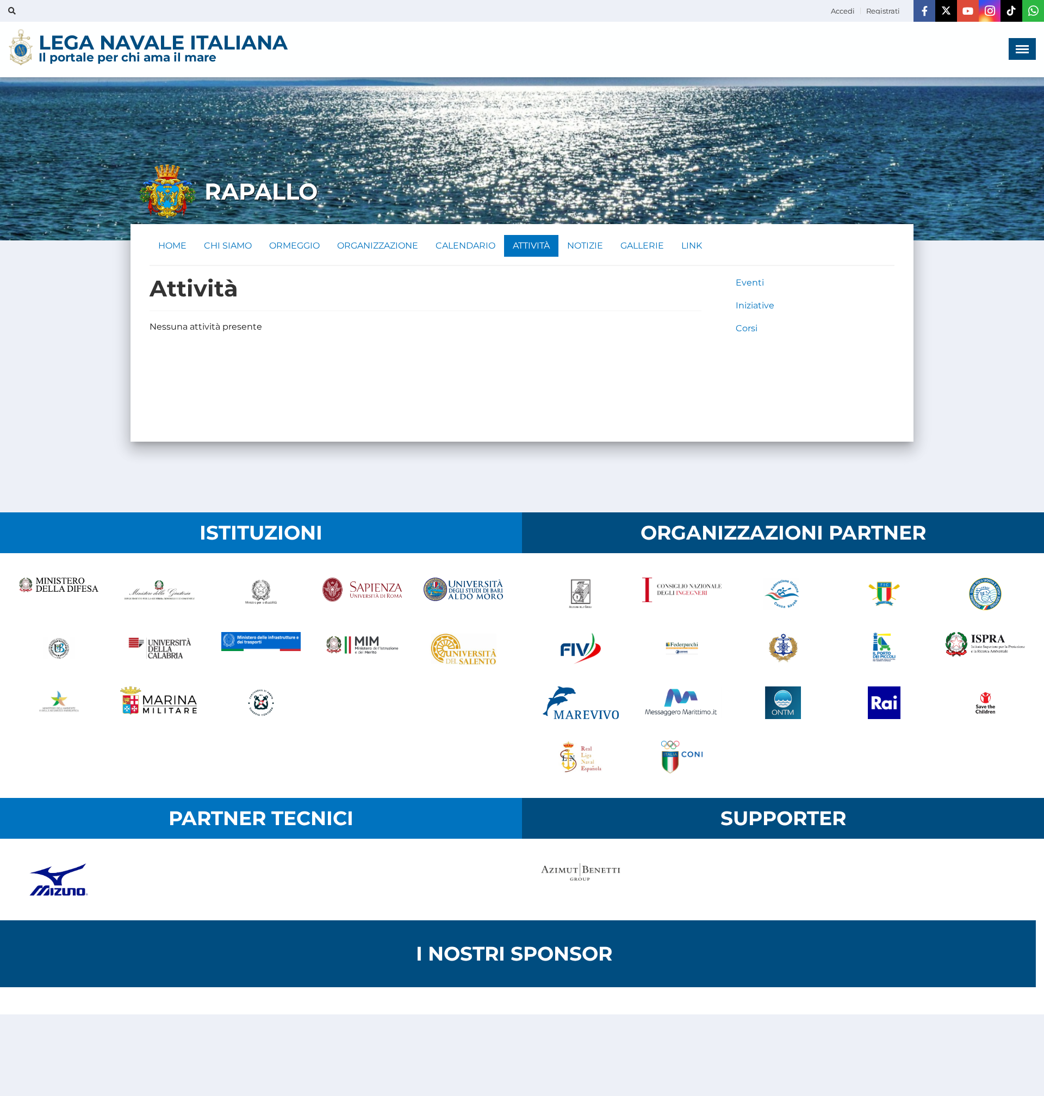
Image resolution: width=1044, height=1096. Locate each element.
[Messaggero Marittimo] (682, 703)
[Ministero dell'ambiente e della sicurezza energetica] (59, 703)
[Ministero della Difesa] (59, 594)
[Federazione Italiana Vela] (581, 648)
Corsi (746, 328)
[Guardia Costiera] (261, 703)
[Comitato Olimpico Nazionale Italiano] (682, 757)
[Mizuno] (59, 879)
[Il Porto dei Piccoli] (884, 648)
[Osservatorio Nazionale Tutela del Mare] (783, 703)
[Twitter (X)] (946, 11)
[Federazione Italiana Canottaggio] (884, 594)
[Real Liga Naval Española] (581, 757)
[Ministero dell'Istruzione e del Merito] (362, 648)
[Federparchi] (682, 648)
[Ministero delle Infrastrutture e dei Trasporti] (261, 648)
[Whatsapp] (1033, 11)
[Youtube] (968, 11)
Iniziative (755, 305)
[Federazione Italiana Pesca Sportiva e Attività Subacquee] (985, 594)
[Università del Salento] (463, 648)
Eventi (750, 282)
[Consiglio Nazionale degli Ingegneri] (682, 594)
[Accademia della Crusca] (581, 594)
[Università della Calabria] (160, 648)
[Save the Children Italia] (985, 703)
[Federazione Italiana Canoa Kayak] (783, 594)
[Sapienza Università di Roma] (362, 594)
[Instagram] (989, 11)
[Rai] (884, 703)
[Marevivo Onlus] (581, 703)
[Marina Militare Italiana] (160, 703)
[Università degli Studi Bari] (463, 594)
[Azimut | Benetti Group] (581, 879)
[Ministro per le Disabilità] (261, 594)
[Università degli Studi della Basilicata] (59, 648)
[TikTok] (1011, 11)
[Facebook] (924, 11)
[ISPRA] (985, 648)
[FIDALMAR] (783, 648)
